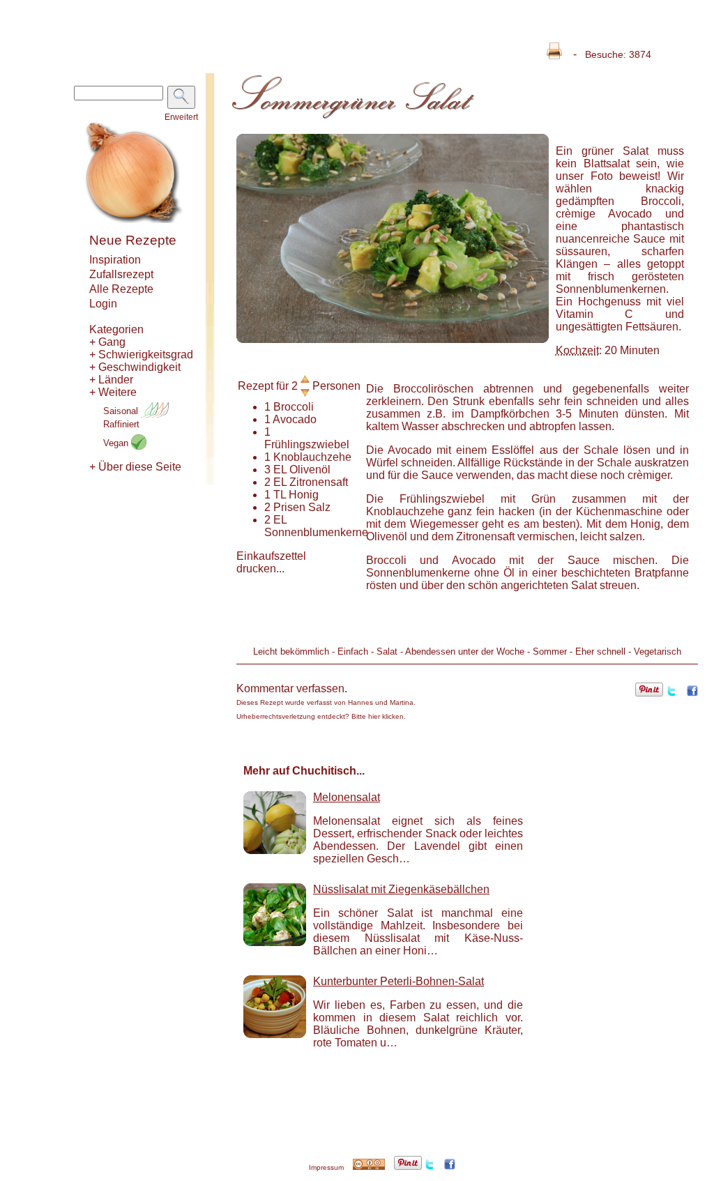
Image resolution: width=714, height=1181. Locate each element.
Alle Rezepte (121, 289)
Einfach (352, 651)
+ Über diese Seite (135, 467)
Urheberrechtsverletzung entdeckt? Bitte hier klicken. (321, 716)
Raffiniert (121, 424)
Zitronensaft (318, 482)
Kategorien (116, 329)
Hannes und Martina (380, 702)
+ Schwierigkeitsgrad (141, 354)
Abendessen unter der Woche (464, 651)
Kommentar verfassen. (291, 688)
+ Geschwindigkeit (135, 367)
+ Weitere (113, 392)
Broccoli (293, 407)
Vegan (117, 443)
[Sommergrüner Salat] (392, 339)
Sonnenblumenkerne (316, 532)
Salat (387, 651)
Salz (319, 507)
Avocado (295, 419)
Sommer (550, 651)
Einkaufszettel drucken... (271, 562)
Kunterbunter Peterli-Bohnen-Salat (398, 981)
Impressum (326, 1167)
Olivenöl (310, 469)
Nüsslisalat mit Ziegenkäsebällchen (401, 889)
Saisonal (122, 411)
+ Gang (107, 342)
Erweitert (181, 117)
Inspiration (115, 260)
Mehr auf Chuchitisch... (304, 771)
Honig (304, 495)
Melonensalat (346, 797)
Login (103, 304)
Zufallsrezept (121, 274)
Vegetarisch (657, 651)
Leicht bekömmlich (291, 651)
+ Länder (111, 380)
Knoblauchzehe (312, 457)
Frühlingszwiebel (306, 444)
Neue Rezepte (132, 240)
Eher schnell (600, 651)
